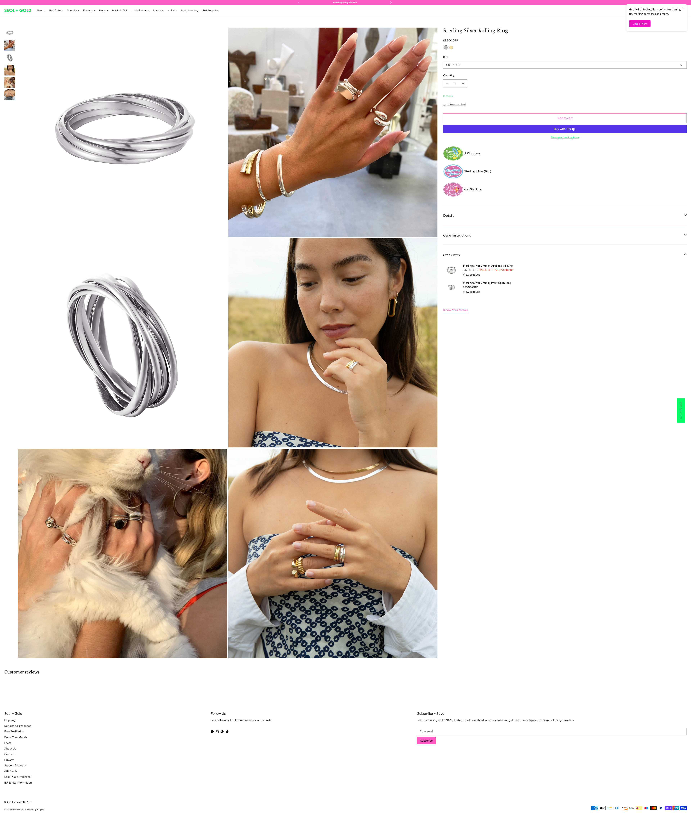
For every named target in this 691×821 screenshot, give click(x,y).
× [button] (684, 7)
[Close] (406, 366)
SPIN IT (388, 429)
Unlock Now (640, 23)
